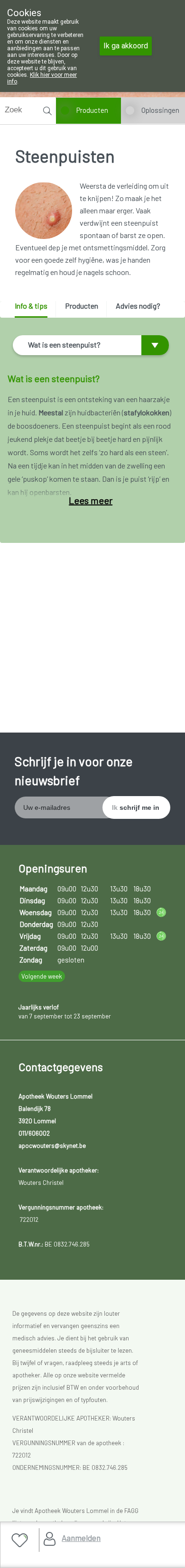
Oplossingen (160, 110)
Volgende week (41, 976)
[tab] (34, 309)
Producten (92, 110)
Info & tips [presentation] (31, 305)
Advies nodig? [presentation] (138, 305)
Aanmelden (81, 1537)
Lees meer (90, 500)
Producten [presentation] (81, 305)
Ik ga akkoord (125, 45)
